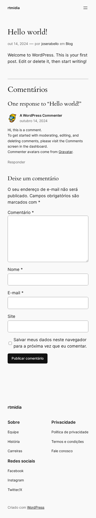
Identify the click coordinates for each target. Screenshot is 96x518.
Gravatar (65, 152)
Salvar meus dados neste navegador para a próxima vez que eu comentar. (50, 343)
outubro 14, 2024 (34, 121)
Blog (69, 44)
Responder (16, 162)
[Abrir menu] (85, 8)
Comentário (21, 212)
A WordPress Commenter (41, 115)
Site (11, 316)
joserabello (50, 44)
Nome (15, 269)
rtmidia (14, 8)
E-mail (16, 292)
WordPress (35, 507)
